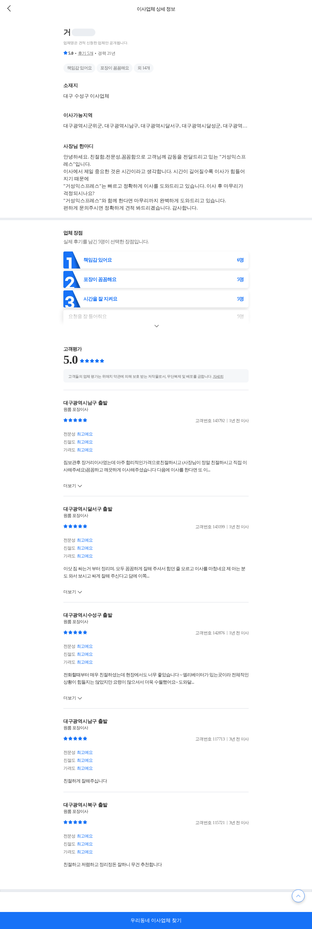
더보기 (69, 486)
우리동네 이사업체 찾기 (156, 920)
